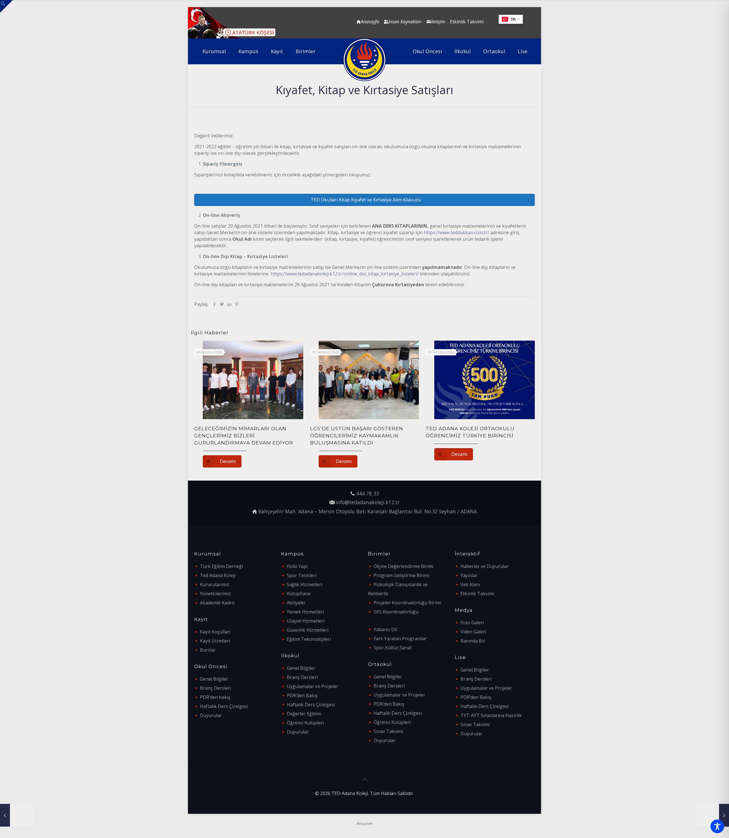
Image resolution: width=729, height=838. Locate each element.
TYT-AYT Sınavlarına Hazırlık (491, 715)
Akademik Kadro (217, 603)
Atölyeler (296, 603)
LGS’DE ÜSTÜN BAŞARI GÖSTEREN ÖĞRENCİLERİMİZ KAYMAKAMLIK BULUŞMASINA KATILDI (356, 436)
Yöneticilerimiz (215, 593)
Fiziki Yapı (297, 566)
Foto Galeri (472, 622)
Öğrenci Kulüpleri (305, 723)
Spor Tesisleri (301, 575)
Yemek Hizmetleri (305, 612)
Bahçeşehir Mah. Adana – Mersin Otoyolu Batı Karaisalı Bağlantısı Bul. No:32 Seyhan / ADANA (367, 511)
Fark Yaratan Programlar (400, 638)
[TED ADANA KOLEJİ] (364, 59)
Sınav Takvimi (388, 731)
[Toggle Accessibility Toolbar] (717, 826)
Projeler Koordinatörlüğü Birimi (407, 603)
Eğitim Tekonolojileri (309, 639)
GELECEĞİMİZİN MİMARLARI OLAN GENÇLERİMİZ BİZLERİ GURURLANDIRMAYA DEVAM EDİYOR (243, 436)
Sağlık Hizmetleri (304, 584)
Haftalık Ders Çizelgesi (224, 706)
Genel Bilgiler (214, 679)
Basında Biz (472, 641)
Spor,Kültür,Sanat (393, 648)
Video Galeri (473, 632)
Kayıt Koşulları (215, 632)
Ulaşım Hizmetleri (305, 621)
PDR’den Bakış (302, 695)
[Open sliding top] (6, 6)
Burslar (208, 650)
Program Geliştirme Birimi (401, 575)
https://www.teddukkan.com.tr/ (456, 232)
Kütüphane (299, 593)
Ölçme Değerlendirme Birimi (403, 566)
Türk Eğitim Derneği (221, 566)
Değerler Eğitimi (304, 714)
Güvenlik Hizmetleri (307, 630)
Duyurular (211, 715)
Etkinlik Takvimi (467, 21)
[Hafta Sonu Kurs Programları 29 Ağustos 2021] (712, 815)
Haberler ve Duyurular (484, 566)
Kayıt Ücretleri (215, 641)
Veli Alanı (470, 584)
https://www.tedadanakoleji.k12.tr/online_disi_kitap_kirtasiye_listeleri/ (345, 274)
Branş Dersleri (215, 688)
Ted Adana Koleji (218, 575)
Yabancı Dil (385, 629)
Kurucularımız (215, 584)
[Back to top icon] (364, 780)
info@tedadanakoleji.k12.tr (368, 502)
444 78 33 (367, 493)
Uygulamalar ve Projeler (312, 686)
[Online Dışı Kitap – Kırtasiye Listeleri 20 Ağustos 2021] (16, 815)
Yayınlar (469, 575)
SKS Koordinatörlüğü (396, 612)
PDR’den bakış (215, 697)
